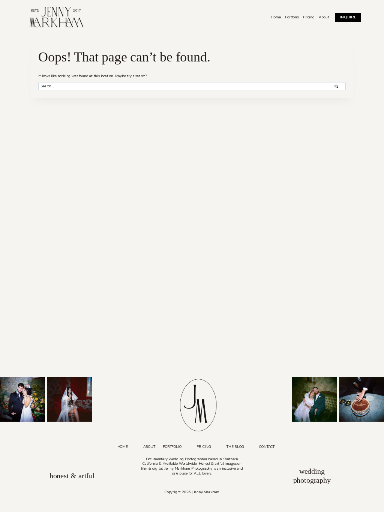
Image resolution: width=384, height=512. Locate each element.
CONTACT (266, 446)
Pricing (309, 17)
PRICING (203, 446)
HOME (122, 446)
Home (275, 17)
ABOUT (149, 446)
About (324, 17)
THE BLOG (235, 446)
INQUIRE (348, 17)
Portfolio (291, 17)
